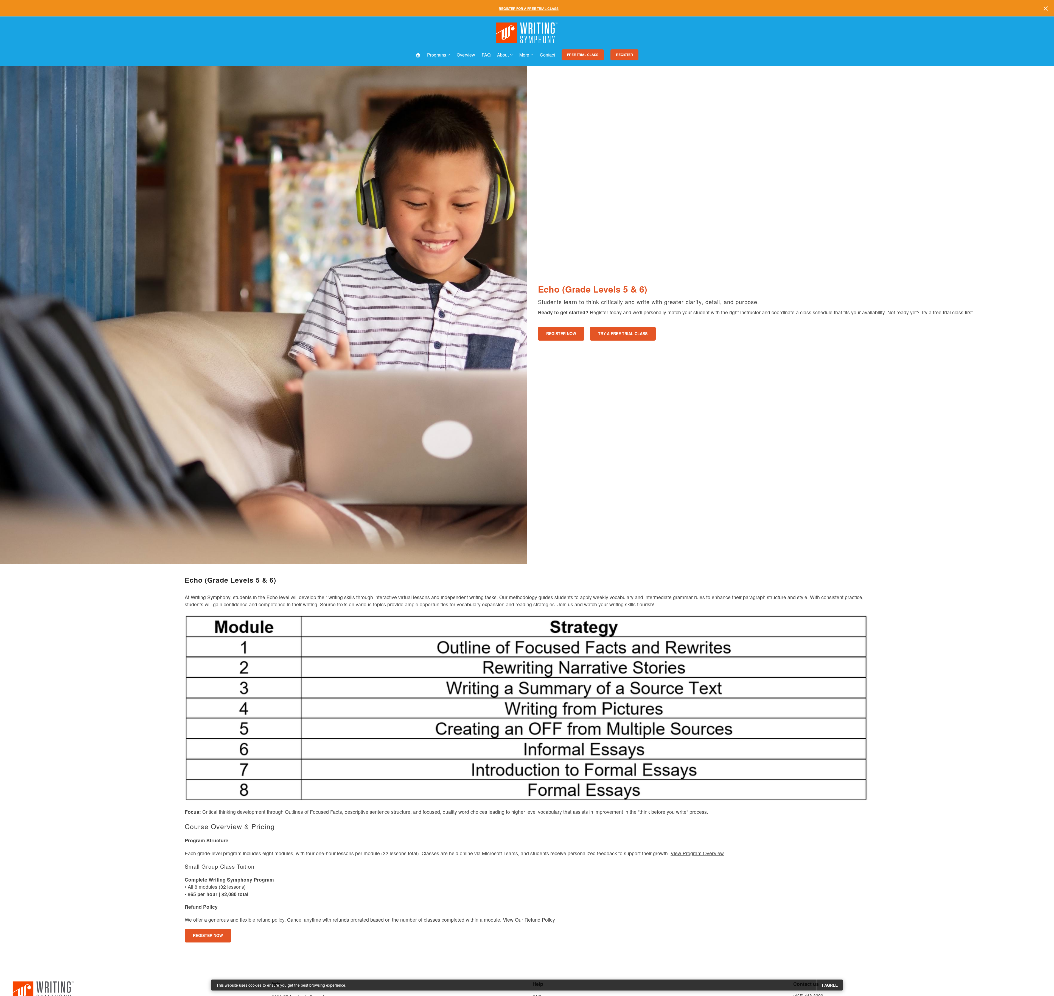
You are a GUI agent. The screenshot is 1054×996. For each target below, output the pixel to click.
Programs (436, 55)
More (524, 55)
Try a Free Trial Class (622, 333)
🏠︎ (418, 55)
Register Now (561, 333)
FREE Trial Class (582, 54)
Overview (466, 55)
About (503, 55)
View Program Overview (697, 853)
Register (624, 54)
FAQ (486, 55)
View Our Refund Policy (529, 919)
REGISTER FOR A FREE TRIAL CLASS (529, 8)
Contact (547, 55)
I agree (830, 985)
